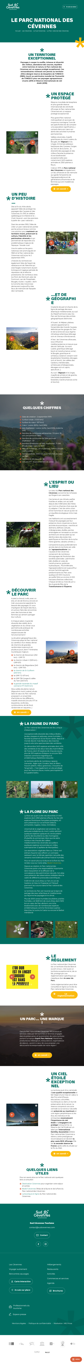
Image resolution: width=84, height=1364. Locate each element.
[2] (23, 149)
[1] (21, 149)
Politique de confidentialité (40, 1323)
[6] (24, 984)
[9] (31, 984)
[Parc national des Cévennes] (52, 1344)
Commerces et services (58, 1278)
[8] (29, 984)
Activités (51, 1274)
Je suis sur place (71, 7)
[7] (26, 984)
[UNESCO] (42, 1344)
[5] (22, 984)
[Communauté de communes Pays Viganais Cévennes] (31, 1344)
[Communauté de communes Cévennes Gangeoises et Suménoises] (11, 1344)
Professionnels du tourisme (21, 1306)
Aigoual (64, 142)
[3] (17, 984)
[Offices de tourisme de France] (72, 1344)
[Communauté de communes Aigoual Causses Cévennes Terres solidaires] (21, 1344)
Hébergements (54, 1264)
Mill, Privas (68, 1323)
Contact (44, 1235)
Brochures (58, 1291)
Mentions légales (19, 1323)
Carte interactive (22, 1281)
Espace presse (19, 1314)
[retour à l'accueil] (12, 6)
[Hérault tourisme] (47, 1352)
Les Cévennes (15, 1264)
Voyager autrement (18, 1269)
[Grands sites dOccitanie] (62, 1344)
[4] (20, 984)
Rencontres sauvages (19, 1274)
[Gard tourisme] (36, 1352)
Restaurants (52, 1269)
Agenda (50, 1283)
